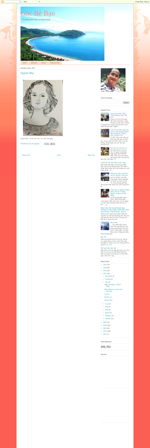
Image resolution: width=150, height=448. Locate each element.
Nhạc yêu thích (55, 63)
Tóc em (107, 294)
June (107, 304)
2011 (105, 334)
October (108, 279)
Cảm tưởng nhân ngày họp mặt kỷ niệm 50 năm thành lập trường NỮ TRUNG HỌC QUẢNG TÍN (119, 132)
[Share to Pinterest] (54, 144)
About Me (34, 63)
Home (24, 63)
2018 (105, 270)
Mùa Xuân (113, 222)
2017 (105, 273)
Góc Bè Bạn (38, 13)
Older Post (91, 155)
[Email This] (45, 144)
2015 (105, 325)
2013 (105, 331)
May (107, 307)
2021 (105, 265)
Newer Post (26, 155)
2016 (105, 322)
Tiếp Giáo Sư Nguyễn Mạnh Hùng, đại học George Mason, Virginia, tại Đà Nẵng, (119, 192)
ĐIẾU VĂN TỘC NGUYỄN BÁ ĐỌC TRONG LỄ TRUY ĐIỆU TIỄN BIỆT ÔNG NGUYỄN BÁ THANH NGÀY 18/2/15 (115, 210)
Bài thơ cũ (108, 297)
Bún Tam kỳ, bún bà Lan (118, 148)
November (108, 276)
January (108, 318)
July (106, 282)
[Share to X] (49, 144)
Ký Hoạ (43, 63)
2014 (105, 328)
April (107, 310)
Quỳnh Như (108, 300)
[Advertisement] (116, 372)
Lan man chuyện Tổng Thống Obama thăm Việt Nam (118, 115)
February (108, 316)
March (107, 313)
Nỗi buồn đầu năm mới (108, 248)
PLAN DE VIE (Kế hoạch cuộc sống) (113, 162)
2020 (105, 268)
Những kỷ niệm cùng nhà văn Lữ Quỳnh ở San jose (119, 174)
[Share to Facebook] (52, 144)
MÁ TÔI (103, 237)
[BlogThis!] (47, 144)
